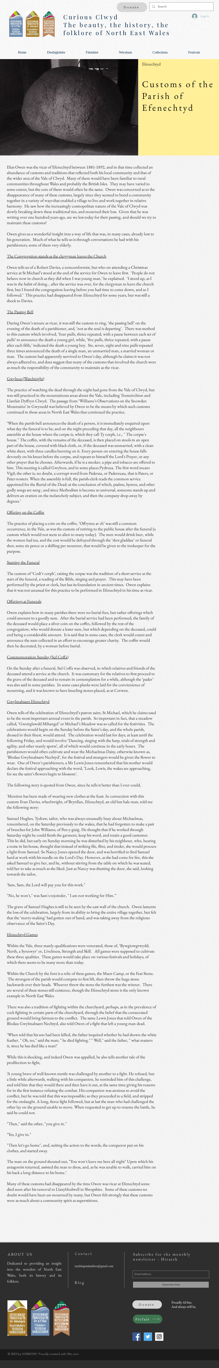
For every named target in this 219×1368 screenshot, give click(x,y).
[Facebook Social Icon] (136, 1336)
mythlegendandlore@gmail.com (94, 1266)
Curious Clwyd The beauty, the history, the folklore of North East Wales (116, 25)
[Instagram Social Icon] (159, 1336)
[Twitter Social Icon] (148, 1336)
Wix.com (73, 1354)
